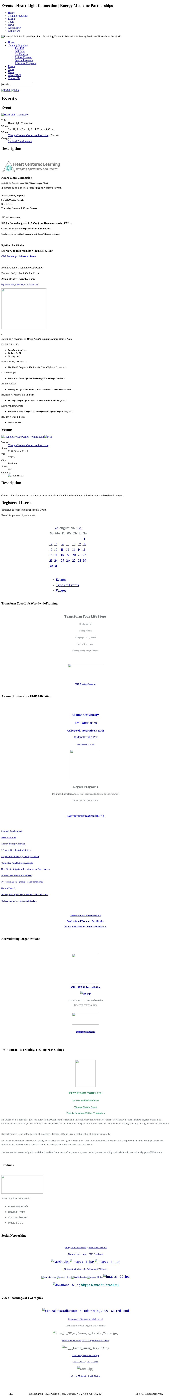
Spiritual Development (20, 141)
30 (51, 566)
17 (55, 555)
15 (83, 550)
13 (73, 550)
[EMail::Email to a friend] (6, 90)
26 (68, 560)
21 (79, 555)
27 (73, 560)
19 (67, 555)
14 (79, 550)
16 (50, 555)
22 (84, 555)
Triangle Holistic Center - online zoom (28, 135)
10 (55, 550)
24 (56, 560)
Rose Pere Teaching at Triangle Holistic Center (85, 1340)
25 (62, 560)
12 (67, 550)
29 (84, 560)
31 (55, 566)
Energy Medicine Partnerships (119, 1393)
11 (62, 550)
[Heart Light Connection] (15, 114)
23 (51, 560)
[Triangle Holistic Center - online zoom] (22, 436)
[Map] (48, 436)
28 (79, 560)
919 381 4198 (21, 1393)
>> (80, 528)
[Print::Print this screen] (15, 90)
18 (62, 555)
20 (74, 555)
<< (57, 528)
